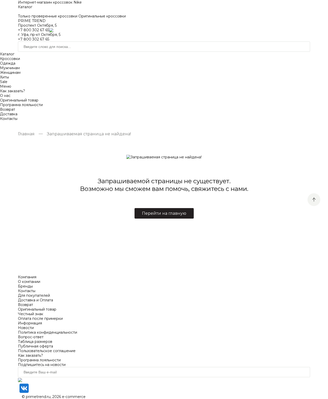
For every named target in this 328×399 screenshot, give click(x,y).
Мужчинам (10, 68)
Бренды (25, 286)
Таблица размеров (35, 341)
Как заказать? (12, 91)
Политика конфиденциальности (47, 332)
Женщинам (10, 72)
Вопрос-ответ (31, 337)
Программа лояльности (21, 105)
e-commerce (74, 396)
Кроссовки (10, 58)
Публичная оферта (35, 346)
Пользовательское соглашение (47, 351)
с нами (236, 188)
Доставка (8, 114)
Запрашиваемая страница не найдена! (89, 133)
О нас (5, 95)
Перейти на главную (164, 213)
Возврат (7, 109)
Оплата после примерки (40, 318)
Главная (26, 133)
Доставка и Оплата (35, 300)
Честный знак (30, 314)
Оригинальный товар (19, 100)
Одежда (7, 63)
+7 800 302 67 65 (33, 30)
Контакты (8, 118)
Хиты (4, 77)
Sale (3, 81)
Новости (26, 327)
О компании (29, 281)
